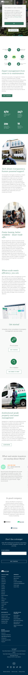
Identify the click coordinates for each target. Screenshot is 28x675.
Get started (14, 349)
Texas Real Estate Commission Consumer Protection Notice (14, 651)
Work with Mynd (17, 576)
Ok (14, 23)
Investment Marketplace (19, 583)
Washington (4, 609)
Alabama (3, 576)
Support (3, 641)
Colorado (3, 583)
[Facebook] (20, 667)
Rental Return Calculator (17, 616)
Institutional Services (6, 634)
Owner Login (16, 585)
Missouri (3, 592)
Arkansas (3, 580)
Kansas (3, 590)
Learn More (6, 444)
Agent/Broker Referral (6, 636)
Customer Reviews (18, 581)
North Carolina (4, 595)
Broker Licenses (6, 671)
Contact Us (3, 638)
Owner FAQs (16, 587)
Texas (2, 605)
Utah (2, 607)
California (3, 581)
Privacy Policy (22, 671)
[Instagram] (14, 667)
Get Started (13, 30)
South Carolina (4, 602)
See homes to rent (14, 371)
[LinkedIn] (11, 667)
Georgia (3, 587)
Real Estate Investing (18, 620)
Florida (2, 585)
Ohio (2, 597)
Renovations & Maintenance (17, 623)
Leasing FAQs (4, 623)
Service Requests (5, 619)
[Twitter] (17, 667)
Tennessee (3, 604)
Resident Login (4, 616)
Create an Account (5, 617)
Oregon (3, 600)
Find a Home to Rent (5, 614)
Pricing (15, 580)
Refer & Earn (16, 578)
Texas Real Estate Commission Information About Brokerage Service (14, 654)
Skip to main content (0, 6)
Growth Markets (17, 618)
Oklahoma (3, 599)
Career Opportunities (6, 640)
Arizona (3, 578)
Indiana (3, 588)
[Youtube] (8, 667)
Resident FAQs (4, 621)
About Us (3, 633)
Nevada (3, 593)
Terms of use (14, 671)
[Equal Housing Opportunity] (14, 663)
